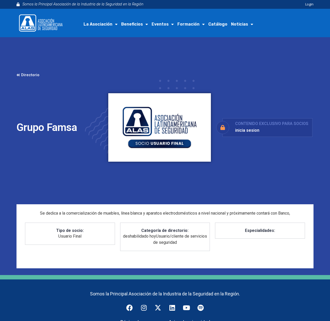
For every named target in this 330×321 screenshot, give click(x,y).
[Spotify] (200, 307)
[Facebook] (129, 307)
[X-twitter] (158, 307)
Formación (188, 24)
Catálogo (217, 24)
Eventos (160, 24)
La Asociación (98, 24)
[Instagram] (143, 307)
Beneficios (132, 24)
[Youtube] (186, 307)
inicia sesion (247, 130)
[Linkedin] (172, 307)
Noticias (239, 24)
